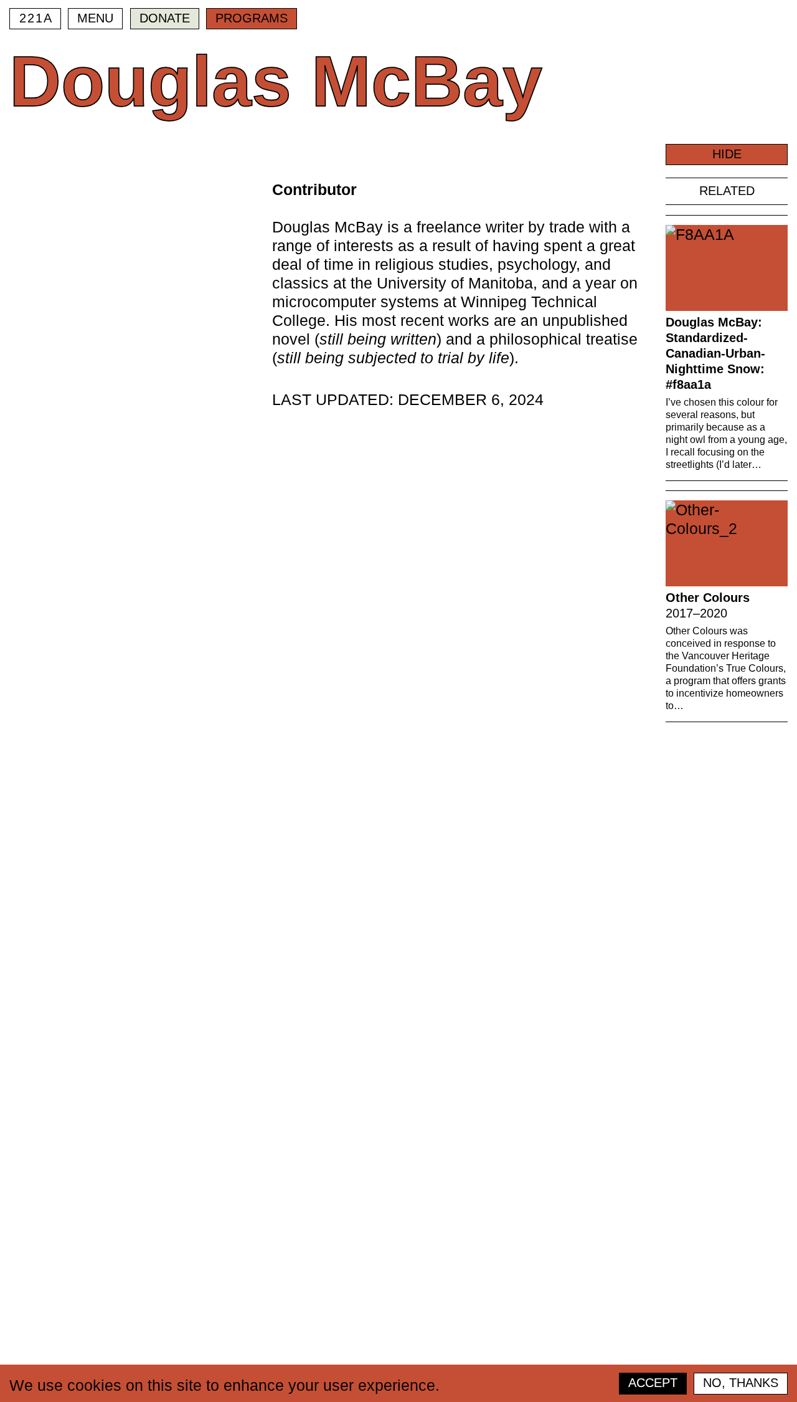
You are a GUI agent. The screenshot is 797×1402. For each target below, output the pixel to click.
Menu (95, 18)
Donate (164, 18)
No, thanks (740, 1383)
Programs (251, 18)
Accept (652, 1383)
